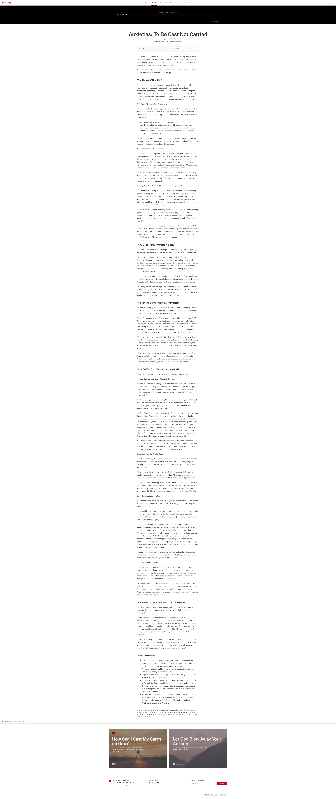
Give (191, 3)
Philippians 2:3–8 (164, 672)
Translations (207, 794)
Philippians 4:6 (172, 570)
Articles (146, 3)
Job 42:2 (155, 520)
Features (176, 3)
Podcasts (168, 3)
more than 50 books (160, 714)
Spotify (190, 48)
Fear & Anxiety (177, 41)
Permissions (214, 794)
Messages (154, 3)
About (185, 3)
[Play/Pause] (117, 14)
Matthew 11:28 (143, 424)
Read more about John (144, 716)
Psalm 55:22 (143, 427)
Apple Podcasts (175, 48)
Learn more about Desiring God (121, 785)
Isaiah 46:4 (188, 430)
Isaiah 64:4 (183, 436)
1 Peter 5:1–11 (164, 41)
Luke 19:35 (170, 379)
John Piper (140, 710)
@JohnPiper (148, 710)
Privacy (221, 794)
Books (161, 3)
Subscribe (222, 783)
